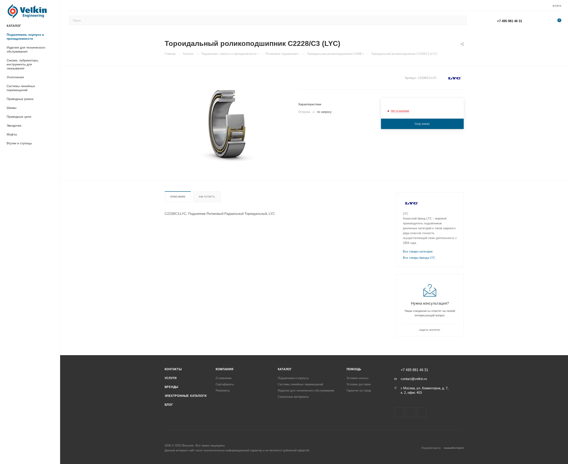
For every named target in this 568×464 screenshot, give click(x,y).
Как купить (207, 196)
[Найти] (461, 20)
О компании (223, 378)
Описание (177, 196)
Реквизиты (223, 390)
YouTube (410, 412)
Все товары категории (417, 251)
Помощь (354, 369)
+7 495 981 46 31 (509, 21)
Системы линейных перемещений (300, 384)
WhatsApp (537, 20)
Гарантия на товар (359, 390)
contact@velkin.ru (414, 379)
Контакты (173, 369)
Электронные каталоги (186, 395)
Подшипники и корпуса (293, 378)
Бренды (172, 387)
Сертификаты (225, 384)
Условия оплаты (357, 378)
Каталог (285, 369)
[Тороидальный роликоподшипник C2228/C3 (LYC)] (227, 123)
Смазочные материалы (293, 396)
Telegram (399, 412)
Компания (224, 369)
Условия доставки (359, 384)
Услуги (171, 378)
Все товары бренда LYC (419, 257)
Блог (169, 404)
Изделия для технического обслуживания (306, 390)
